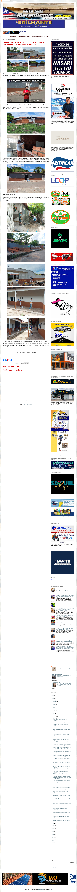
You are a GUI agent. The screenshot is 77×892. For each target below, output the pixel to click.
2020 (53, 825)
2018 (53, 828)
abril (54, 713)
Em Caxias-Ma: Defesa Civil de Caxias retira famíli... (62, 797)
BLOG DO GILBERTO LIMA (57, 674)
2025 (53, 695)
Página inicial (26, 400)
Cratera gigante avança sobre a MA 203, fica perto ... (62, 756)
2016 (53, 831)
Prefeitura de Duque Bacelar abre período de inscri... (62, 751)
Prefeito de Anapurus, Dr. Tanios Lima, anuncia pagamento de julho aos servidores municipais (64, 603)
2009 (53, 842)
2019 (53, 826)
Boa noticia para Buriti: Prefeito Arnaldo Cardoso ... (62, 794)
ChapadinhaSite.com (56, 682)
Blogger (50, 889)
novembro (55, 702)
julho (54, 709)
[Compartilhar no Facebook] (27, 363)
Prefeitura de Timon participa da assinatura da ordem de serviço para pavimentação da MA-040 (64, 641)
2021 (53, 823)
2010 (53, 840)
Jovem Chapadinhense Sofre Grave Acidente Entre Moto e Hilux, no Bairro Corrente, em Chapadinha (64, 684)
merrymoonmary (41, 889)
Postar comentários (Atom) (27, 404)
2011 (53, 839)
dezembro (55, 701)
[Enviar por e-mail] (24, 363)
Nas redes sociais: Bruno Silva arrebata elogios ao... (62, 747)
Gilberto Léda (54, 656)
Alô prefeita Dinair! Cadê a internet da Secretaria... (61, 755)
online (52, 579)
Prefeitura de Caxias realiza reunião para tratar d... (61, 776)
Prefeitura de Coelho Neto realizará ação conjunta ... (62, 812)
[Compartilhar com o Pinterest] (28, 363)
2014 (53, 834)
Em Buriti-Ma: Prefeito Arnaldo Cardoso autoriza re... (62, 758)
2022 (53, 700)
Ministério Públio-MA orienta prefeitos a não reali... (61, 795)
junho (54, 710)
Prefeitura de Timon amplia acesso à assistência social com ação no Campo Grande (64, 616)
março (54, 715)
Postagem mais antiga (44, 400)
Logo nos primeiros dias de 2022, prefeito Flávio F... (62, 762)
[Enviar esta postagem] (22, 363)
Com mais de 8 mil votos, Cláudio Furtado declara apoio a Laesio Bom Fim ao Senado (64, 629)
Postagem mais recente (8, 400)
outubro (54, 704)
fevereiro (54, 716)
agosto (54, 707)
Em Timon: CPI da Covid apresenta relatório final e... (62, 787)
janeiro (54, 718)
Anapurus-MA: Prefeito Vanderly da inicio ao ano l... (62, 744)
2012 (53, 837)
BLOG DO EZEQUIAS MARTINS (58, 666)
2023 (53, 698)
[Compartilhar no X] (26, 363)
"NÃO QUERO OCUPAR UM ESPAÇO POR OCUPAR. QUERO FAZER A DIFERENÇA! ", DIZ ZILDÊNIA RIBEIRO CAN (64, 668)
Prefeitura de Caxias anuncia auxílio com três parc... (62, 745)
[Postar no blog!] (25, 363)
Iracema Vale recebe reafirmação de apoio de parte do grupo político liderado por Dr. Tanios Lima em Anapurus (65, 596)
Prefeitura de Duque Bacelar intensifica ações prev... (62, 811)
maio (54, 712)
